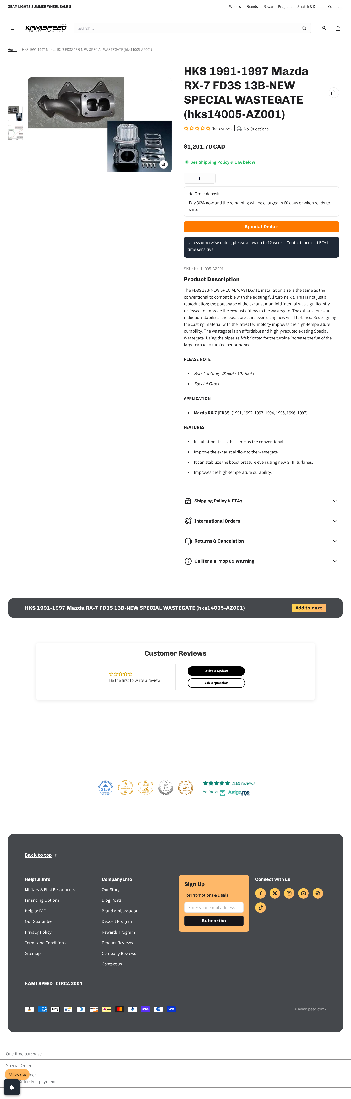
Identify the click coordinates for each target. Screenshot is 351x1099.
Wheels (235, 6)
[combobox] (192, 28)
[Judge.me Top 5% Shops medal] (165, 787)
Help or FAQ (36, 911)
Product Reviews (117, 942)
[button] (338, 28)
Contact (334, 6)
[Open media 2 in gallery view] (15, 132)
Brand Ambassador (119, 911)
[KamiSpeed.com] (46, 28)
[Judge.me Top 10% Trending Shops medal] (185, 787)
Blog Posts (112, 900)
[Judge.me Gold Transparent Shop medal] (125, 787)
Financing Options (42, 900)
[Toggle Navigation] (13, 28)
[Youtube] (303, 893)
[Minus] (189, 178)
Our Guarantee (38, 921)
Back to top (38, 855)
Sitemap (33, 953)
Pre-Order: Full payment (33, 1081)
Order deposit (207, 193)
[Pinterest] (318, 893)
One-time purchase (23, 1053)
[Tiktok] (260, 907)
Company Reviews (119, 953)
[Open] (12, 1087)
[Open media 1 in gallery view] (15, 113)
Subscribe (214, 920)
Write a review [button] (216, 670)
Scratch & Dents (309, 6)
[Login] (324, 28)
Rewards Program (278, 6)
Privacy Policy (38, 932)
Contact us (112, 964)
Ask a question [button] (216, 682)
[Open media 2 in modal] (100, 125)
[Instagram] (289, 893)
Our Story (111, 889)
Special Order (18, 1065)
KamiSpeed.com (311, 1009)
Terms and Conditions (45, 942)
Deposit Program (117, 921)
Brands (252, 6)
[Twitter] (275, 893)
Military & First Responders (50, 889)
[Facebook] (260, 893)
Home (12, 49)
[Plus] (210, 178)
